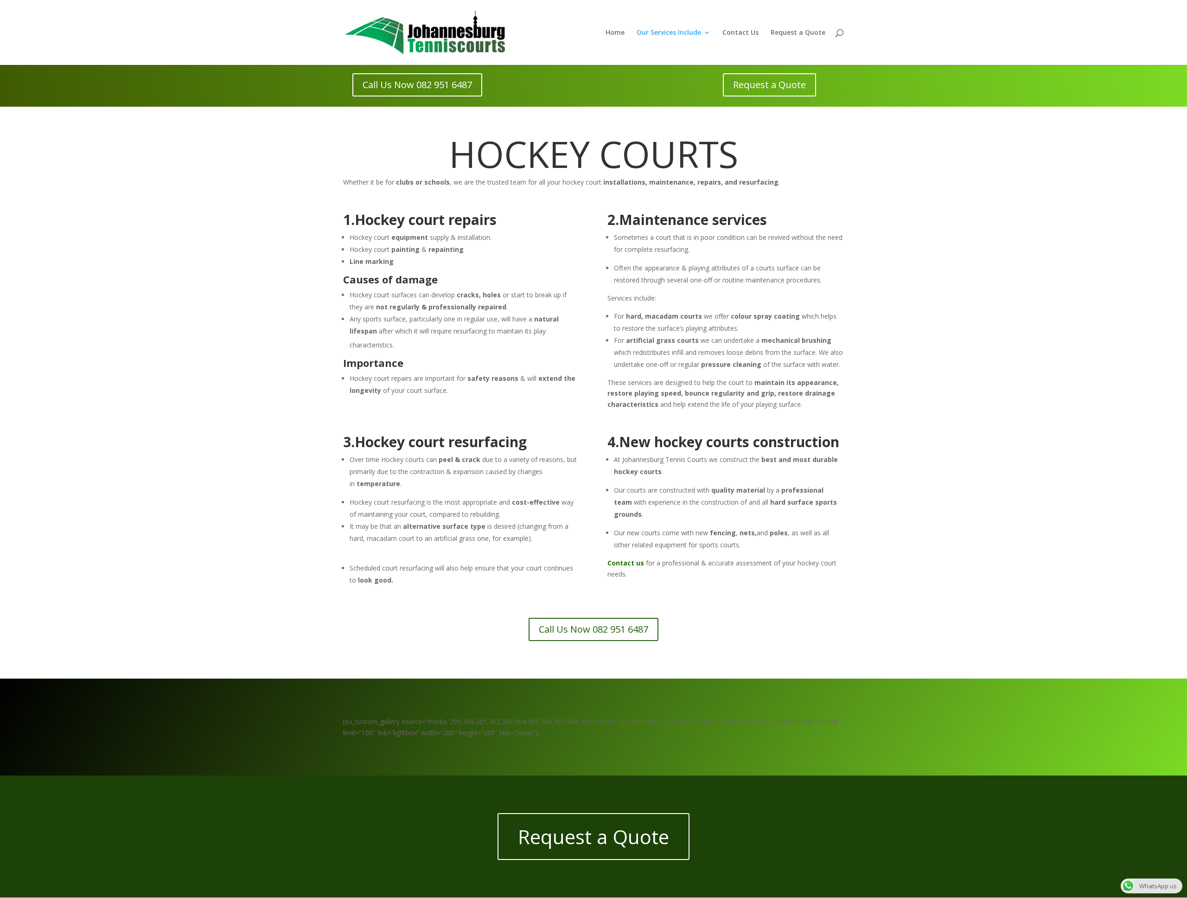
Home (615, 33)
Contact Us (740, 33)
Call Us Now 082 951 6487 (417, 84)
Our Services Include (669, 33)
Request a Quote (798, 33)
